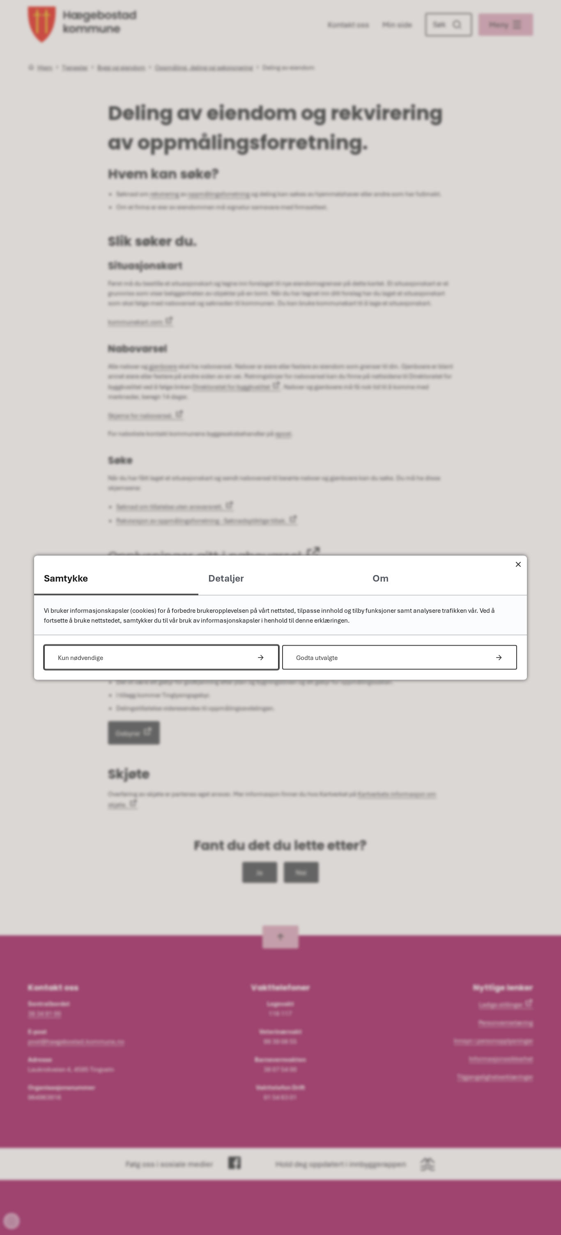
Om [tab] (380, 577)
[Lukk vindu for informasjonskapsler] (518, 564)
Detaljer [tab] (226, 577)
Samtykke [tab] (66, 577)
